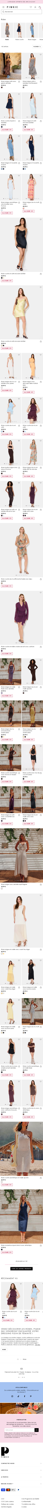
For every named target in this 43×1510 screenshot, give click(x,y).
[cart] (19, 82)
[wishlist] (31, 7)
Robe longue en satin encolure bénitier (29, 121)
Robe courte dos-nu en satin (8, 426)
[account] (35, 7)
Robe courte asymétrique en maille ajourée (15, 1178)
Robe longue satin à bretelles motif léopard (30, 82)
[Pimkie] (12, 7)
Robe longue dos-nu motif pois (31, 1027)
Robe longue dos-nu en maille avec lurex (30, 510)
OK (36, 1430)
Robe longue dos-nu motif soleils (31, 203)
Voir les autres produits (21, 1268)
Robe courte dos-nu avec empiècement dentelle (9, 1067)
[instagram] (12, 1396)
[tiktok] (18, 1396)
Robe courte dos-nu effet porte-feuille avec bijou (16, 579)
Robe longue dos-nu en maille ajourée (30, 688)
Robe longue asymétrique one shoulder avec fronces (9, 204)
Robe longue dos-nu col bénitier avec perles (8, 382)
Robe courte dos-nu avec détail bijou (31, 1109)
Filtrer (36, 46)
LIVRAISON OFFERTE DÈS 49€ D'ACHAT (21, 2)
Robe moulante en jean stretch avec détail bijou (16, 1245)
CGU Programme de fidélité (30, 1499)
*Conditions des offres (28, 1504)
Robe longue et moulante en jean (9, 163)
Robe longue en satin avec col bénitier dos (8, 815)
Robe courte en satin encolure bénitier (13, 273)
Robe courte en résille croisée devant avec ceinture (17, 646)
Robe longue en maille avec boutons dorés (30, 988)
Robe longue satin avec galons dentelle (8, 82)
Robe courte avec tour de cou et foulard (31, 773)
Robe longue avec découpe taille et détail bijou (30, 383)
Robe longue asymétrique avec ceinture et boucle (9, 1109)
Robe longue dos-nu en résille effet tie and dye (30, 468)
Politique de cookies (7, 1504)
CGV (2, 1499)
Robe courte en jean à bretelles (8, 121)
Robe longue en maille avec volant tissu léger (15, 949)
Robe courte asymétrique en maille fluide (31, 1067)
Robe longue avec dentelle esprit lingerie (14, 884)
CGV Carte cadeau (7, 1501)
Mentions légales (6, 1507)
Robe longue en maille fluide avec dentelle (8, 688)
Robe (4, 1349)
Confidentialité (26, 1501)
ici (19, 1437)
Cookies (24, 1507)
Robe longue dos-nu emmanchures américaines (7, 730)
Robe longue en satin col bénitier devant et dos (9, 510)
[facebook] (24, 1396)
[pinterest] (31, 1396)
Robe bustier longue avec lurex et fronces (9, 468)
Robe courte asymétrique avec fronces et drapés (9, 773)
